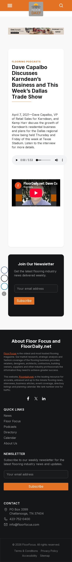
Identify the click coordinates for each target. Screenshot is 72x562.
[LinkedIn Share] (4, 286)
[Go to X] (36, 398)
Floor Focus (10, 353)
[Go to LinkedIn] (43, 398)
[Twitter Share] (4, 278)
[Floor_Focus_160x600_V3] (36, 31)
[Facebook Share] (4, 270)
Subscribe (24, 301)
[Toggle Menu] (10, 5)
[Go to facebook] (28, 398)
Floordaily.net (26, 376)
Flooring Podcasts (26, 61)
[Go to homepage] (36, 9)
